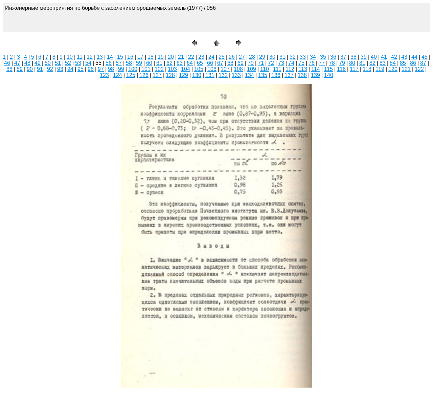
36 (333, 57)
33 (303, 57)
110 (264, 69)
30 (272, 57)
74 (291, 63)
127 (157, 75)
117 (354, 69)
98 (111, 69)
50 (48, 63)
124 (117, 75)
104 (185, 69)
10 (70, 57)
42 (394, 57)
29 (262, 57)
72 (271, 63)
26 (232, 57)
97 (101, 69)
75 (301, 63)
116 (341, 69)
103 (172, 69)
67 (220, 63)
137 (289, 75)
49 (38, 63)
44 (414, 57)
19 (161, 57)
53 (78, 63)
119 (379, 69)
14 (110, 57)
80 (352, 63)
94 (70, 69)
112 (290, 69)
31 (282, 57)
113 (302, 69)
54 (88, 63)
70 (251, 63)
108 (238, 69)
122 (419, 69)
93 (60, 69)
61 (159, 63)
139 (315, 75)
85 (403, 63)
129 (183, 75)
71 (261, 63)
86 (413, 63)
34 (313, 57)
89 (20, 69)
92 (50, 69)
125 (130, 75)
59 (139, 63)
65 (200, 63)
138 (302, 75)
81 (362, 63)
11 (80, 57)
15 (120, 57)
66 (210, 63)
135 (262, 75)
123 (104, 75)
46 (7, 63)
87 (423, 63)
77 (322, 63)
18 (150, 57)
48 (27, 63)
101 (146, 69)
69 (240, 63)
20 (171, 57)
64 (190, 63)
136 (275, 75)
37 (343, 57)
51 (58, 63)
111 (277, 69)
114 (315, 69)
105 (198, 69)
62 (169, 63)
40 (374, 57)
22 (191, 57)
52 (68, 63)
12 (90, 57)
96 (91, 69)
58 (129, 63)
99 (121, 69)
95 (80, 69)
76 (312, 63)
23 (201, 57)
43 (404, 57)
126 (144, 75)
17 (140, 57)
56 (109, 63)
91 (40, 69)
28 (252, 57)
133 (236, 75)
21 (181, 57)
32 (293, 57)
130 (196, 75)
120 (392, 69)
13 (100, 57)
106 (211, 69)
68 (230, 63)
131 (209, 75)
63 (180, 63)
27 (242, 57)
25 (222, 57)
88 (9, 69)
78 (332, 63)
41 (384, 57)
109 (251, 69)
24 (211, 57)
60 (149, 63)
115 (328, 69)
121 (406, 69)
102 (159, 69)
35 (323, 57)
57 (119, 63)
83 (383, 63)
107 (225, 69)
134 (249, 75)
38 (353, 57)
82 (372, 63)
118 (367, 69)
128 (170, 75)
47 (17, 63)
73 (281, 63)
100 (132, 69)
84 (393, 63)
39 (364, 57)
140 (328, 75)
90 (30, 69)
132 (223, 75)
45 (424, 57)
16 (130, 57)
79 (342, 63)
